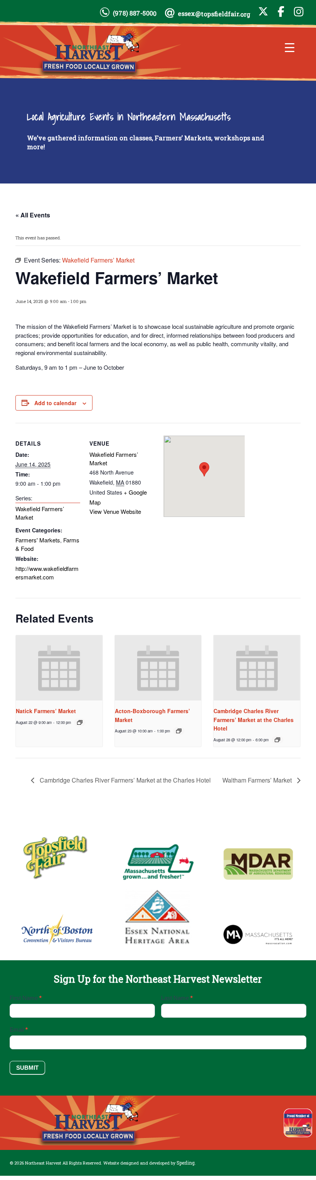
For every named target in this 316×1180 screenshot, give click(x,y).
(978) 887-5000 (134, 13)
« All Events (32, 214)
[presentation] (59, 667)
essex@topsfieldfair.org (214, 13)
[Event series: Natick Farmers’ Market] (79, 722)
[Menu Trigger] (289, 47)
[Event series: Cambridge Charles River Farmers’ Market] (277, 739)
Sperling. (186, 1163)
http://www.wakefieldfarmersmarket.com (47, 572)
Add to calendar (55, 403)
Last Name (177, 998)
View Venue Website (115, 511)
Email (19, 1029)
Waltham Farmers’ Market (257, 780)
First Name (26, 998)
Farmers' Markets (37, 540)
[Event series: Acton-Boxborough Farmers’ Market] (179, 731)
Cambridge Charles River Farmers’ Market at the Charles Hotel (253, 719)
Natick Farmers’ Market (46, 711)
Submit (27, 1067)
